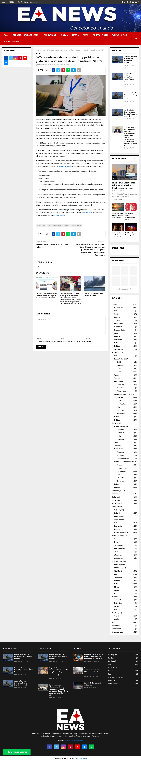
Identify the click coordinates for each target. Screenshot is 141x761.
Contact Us (34, 2)
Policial (117, 513)
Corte (116, 523)
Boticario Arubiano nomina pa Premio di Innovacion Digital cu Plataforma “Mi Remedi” (46, 295)
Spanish (115, 304)
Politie (116, 484)
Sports (116, 375)
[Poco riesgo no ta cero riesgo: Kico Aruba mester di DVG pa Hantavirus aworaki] (118, 207)
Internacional (49, 35)
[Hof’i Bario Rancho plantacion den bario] (131, 207)
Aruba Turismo (31, 35)
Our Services (23, 2)
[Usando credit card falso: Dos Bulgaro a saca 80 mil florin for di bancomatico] (78, 657)
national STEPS (76, 225)
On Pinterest (118, 260)
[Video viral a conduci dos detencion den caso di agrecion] (118, 227)
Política (117, 346)
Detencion (118, 603)
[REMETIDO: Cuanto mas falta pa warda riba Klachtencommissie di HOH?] (124, 172)
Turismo (117, 320)
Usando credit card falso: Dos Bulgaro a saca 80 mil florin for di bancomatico (93, 656)
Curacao (120, 397)
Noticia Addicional (121, 532)
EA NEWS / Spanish (11, 42)
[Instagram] (63, 746)
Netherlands (121, 413)
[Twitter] (56, 746)
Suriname (117, 590)
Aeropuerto (118, 558)
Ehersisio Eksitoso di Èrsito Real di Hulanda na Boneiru (130, 59)
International (118, 381)
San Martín (118, 340)
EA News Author (42, 65)
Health (119, 362)
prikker (66, 225)
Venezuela (118, 327)
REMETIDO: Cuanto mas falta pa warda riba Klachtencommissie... (123, 185)
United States (121, 391)
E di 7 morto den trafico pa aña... (131, 234)
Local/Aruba (118, 307)
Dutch (114, 423)
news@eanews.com (75, 740)
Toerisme (117, 446)
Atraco (116, 606)
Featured (115, 491)
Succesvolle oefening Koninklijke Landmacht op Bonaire (129, 78)
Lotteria (117, 529)
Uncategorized (117, 632)
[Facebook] (49, 746)
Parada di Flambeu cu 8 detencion (92, 684)
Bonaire (117, 336)
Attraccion (118, 555)
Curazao (117, 333)
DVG (49, 225)
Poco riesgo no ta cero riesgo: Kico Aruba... (117, 215)
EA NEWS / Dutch (119, 35)
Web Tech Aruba (81, 758)
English (115, 352)
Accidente (118, 600)
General (117, 539)
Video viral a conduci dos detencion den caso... (117, 236)
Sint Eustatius (121, 410)
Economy (120, 365)
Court (119, 368)
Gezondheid (121, 429)
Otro (116, 593)
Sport (116, 442)
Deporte (17, 35)
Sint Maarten (121, 404)
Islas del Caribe (120, 330)
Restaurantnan (119, 548)
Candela (117, 609)
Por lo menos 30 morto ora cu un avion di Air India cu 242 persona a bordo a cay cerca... (93, 671)
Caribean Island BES (121, 394)
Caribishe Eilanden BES (122, 462)
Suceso (64, 35)
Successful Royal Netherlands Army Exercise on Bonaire (130, 96)
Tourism (117, 378)
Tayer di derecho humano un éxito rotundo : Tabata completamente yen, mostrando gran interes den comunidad (58, 672)
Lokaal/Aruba (119, 426)
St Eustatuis (116, 497)
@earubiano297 (125, 289)
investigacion (41, 225)
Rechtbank (120, 439)
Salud (116, 311)
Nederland (120, 481)
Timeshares (118, 545)
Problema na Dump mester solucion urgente (93, 294)
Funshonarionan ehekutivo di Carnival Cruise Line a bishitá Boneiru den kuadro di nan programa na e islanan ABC (58, 690)
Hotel (116, 542)
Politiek (117, 487)
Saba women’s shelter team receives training (52, 246)
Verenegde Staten (123, 458)
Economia (118, 526)
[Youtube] (77, 746)
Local (6, 35)
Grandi (116, 616)
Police (116, 417)
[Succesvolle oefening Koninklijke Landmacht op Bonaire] (117, 76)
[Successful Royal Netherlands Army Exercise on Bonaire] (117, 95)
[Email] (84, 746)
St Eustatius (118, 349)
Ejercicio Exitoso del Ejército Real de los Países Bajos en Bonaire (130, 113)
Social (116, 314)
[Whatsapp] (91, 746)
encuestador (57, 225)
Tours (116, 552)
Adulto (116, 619)
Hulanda (117, 584)
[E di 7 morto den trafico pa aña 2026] (131, 227)
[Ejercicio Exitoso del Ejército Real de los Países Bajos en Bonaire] (117, 112)
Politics (117, 420)
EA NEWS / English (101, 35)
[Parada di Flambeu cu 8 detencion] (78, 685)
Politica (117, 516)
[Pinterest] (70, 746)
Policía (116, 343)
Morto (75, 35)
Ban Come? (116, 625)
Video (85, 35)
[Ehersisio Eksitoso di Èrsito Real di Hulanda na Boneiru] (117, 59)
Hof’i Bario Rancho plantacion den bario (130, 216)
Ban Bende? (116, 629)
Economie (120, 433)
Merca (116, 587)
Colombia (120, 388)
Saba (118, 407)
